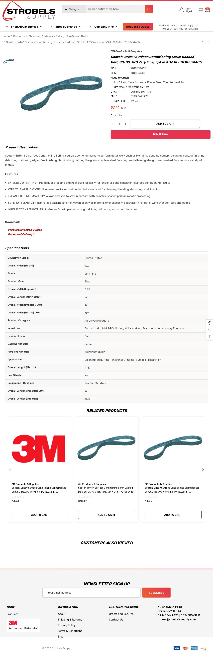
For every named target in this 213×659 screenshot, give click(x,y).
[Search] (149, 9)
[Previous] (203, 42)
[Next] (208, 42)
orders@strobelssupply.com (184, 25)
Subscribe (156, 592)
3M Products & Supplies (126, 51)
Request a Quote (137, 26)
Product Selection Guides (25, 229)
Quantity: (116, 115)
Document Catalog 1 (21, 234)
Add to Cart (165, 123)
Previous (10, 469)
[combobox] (107, 9)
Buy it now (160, 134)
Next (203, 469)
